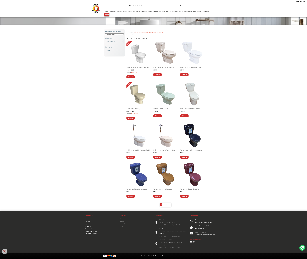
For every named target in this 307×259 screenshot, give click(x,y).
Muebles (155, 11)
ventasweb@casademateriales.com (117, 1)
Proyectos (87, 224)
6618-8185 (162, 1)
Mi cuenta (122, 224)
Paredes (119, 11)
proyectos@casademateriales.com (137, 1)
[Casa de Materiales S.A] (95, 6)
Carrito (121, 226)
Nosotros (87, 221)
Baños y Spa (131, 11)
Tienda (121, 219)
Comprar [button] (130, 77)
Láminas (168, 11)
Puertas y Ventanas (177, 11)
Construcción (188, 11)
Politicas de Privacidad (91, 231)
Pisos (106, 11)
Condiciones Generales (91, 233)
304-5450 (151, 1)
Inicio (86, 219)
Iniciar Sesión (301, 1)
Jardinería (206, 11)
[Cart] (4, 251)
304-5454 (156, 1)
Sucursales (88, 226)
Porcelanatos (112, 11)
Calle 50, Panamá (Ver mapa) (167, 222)
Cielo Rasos (162, 11)
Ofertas (107, 14)
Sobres (150, 11)
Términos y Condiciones (91, 229)
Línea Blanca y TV (197, 11)
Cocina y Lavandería (141, 11)
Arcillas (125, 11)
